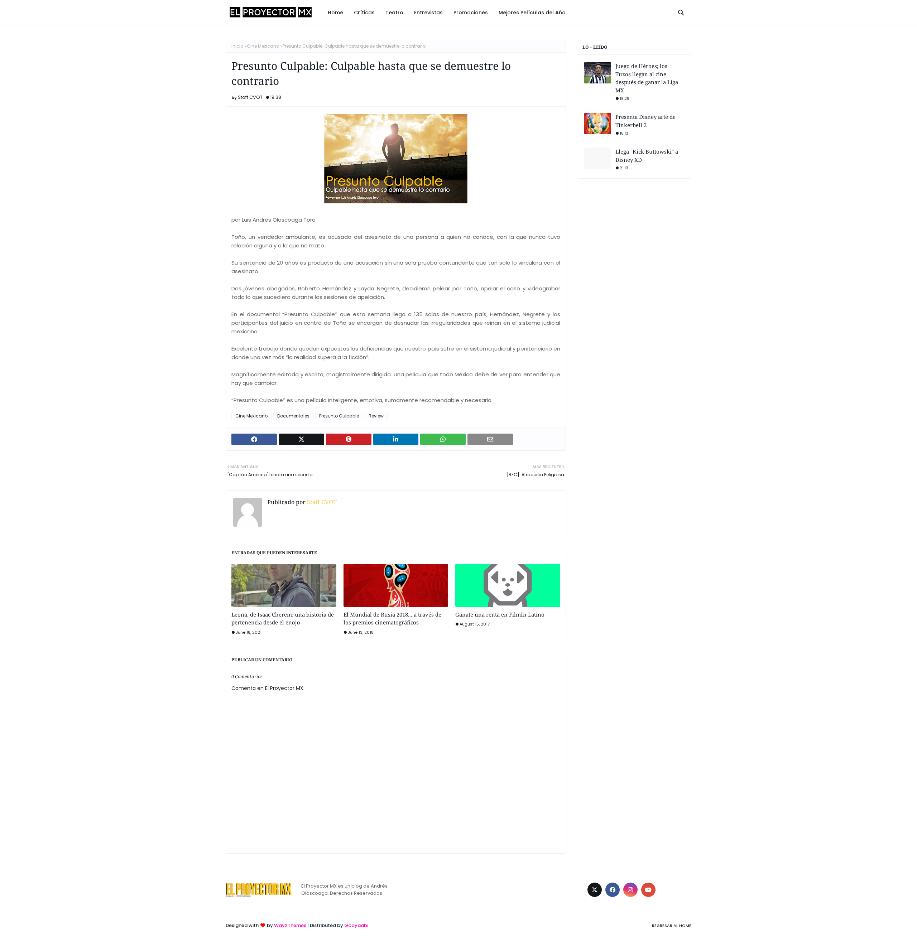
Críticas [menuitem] (364, 12)
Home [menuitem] (335, 12)
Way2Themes (290, 925)
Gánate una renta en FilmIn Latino (499, 614)
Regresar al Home (671, 925)
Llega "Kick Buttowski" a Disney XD (646, 155)
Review (376, 416)
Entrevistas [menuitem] (428, 12)
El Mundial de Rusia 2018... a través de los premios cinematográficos (392, 618)
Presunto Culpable (339, 416)
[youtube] (648, 890)
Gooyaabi (356, 925)
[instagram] (630, 890)
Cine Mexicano (263, 46)
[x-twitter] (594, 890)
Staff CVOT (250, 97)
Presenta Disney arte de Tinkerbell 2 (645, 121)
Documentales (293, 416)
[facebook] (612, 890)
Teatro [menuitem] (394, 12)
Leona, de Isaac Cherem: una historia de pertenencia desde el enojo (282, 618)
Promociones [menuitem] (470, 12)
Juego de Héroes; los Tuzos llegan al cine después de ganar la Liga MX (646, 78)
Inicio (237, 46)
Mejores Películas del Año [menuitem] (532, 12)
